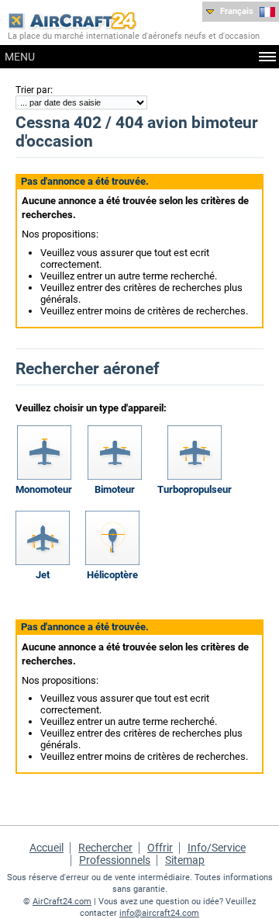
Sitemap (185, 860)
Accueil (46, 847)
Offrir (160, 847)
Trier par (33, 90)
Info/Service (217, 847)
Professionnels (114, 860)
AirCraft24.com (62, 901)
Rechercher (105, 847)
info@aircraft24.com (159, 913)
